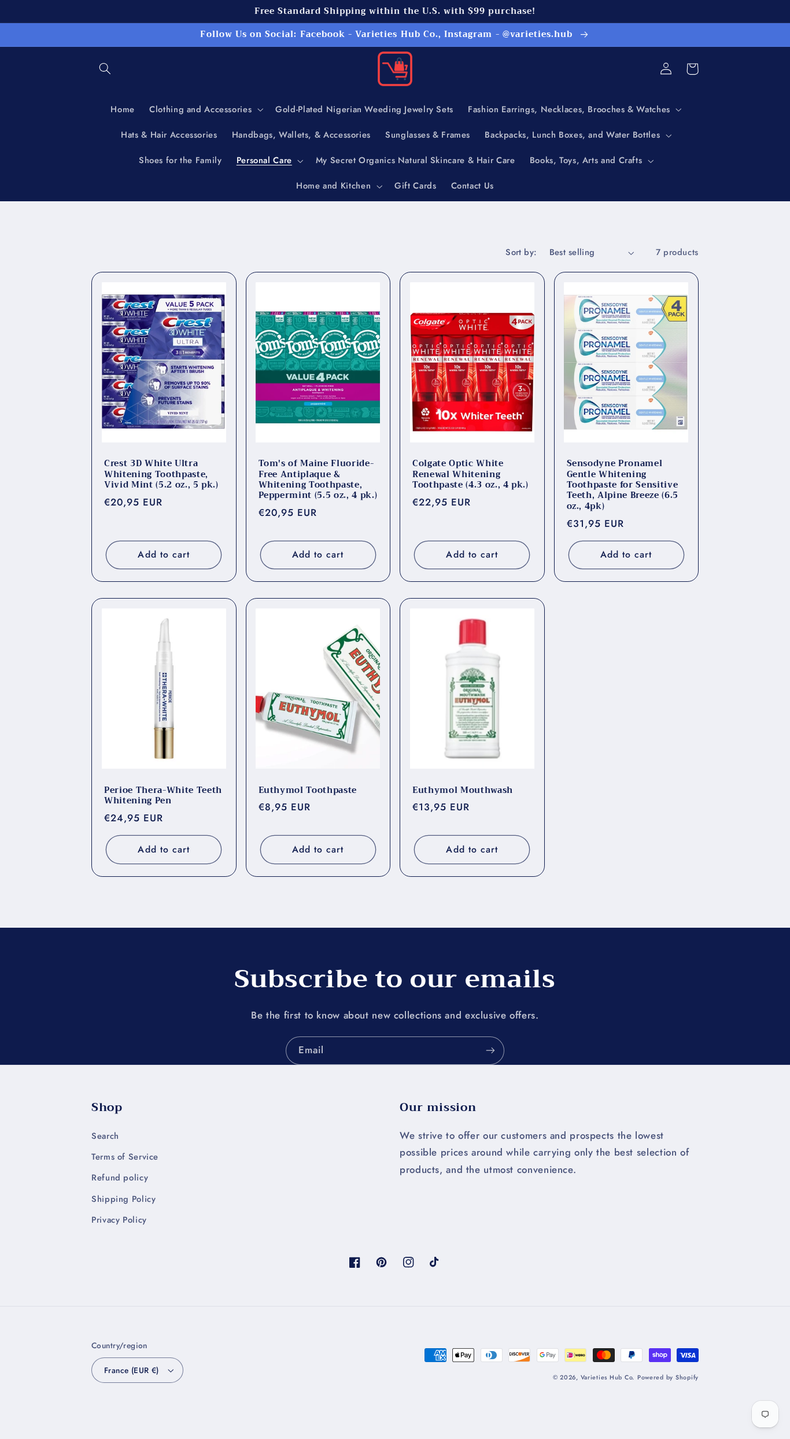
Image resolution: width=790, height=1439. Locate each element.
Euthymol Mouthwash (462, 790)
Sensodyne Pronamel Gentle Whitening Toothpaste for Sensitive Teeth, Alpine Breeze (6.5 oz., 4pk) (623, 485)
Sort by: (521, 252)
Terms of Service (124, 1156)
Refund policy (119, 1177)
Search (105, 1136)
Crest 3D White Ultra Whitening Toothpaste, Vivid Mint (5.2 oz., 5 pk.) (161, 474)
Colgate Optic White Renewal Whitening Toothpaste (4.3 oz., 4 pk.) (470, 474)
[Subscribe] (490, 1050)
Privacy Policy (119, 1219)
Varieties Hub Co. (608, 1377)
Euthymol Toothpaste (308, 790)
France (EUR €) (131, 1370)
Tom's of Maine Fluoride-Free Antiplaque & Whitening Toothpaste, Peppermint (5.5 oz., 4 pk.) (318, 480)
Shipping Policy (123, 1199)
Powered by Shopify (668, 1377)
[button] (104, 69)
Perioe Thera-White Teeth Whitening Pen (163, 796)
